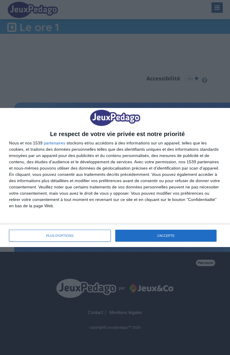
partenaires (54, 143)
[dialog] (115, 177)
